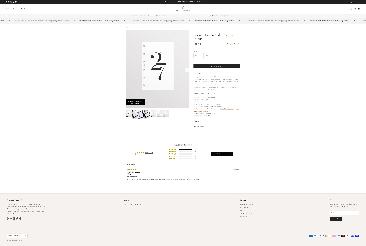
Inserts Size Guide (199, 126)
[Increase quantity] (207, 55)
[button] (173, 149)
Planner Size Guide (246, 213)
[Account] (350, 9)
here (13, 213)
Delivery (196, 121)
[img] (131, 169)
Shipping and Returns (246, 204)
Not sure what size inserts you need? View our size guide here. (93, 21)
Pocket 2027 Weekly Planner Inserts (126, 27)
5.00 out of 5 (149, 153)
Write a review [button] (222, 154)
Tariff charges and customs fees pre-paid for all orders (183, 2)
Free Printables (244, 207)
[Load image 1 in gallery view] (157, 69)
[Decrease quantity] (195, 55)
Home (114, 27)
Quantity (196, 51)
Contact (15, 9)
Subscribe (336, 219)
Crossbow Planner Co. (16, 240)
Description (197, 73)
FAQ (241, 210)
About (23, 9)
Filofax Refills (244, 216)
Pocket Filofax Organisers (227, 109)
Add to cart (216, 66)
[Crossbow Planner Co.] (183, 9)
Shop (7, 9)
